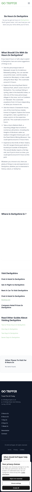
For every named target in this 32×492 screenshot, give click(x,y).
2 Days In (4, 423)
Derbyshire (25, 20)
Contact (4, 434)
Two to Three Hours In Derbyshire (13, 325)
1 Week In (4, 426)
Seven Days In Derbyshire (10, 337)
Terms (9, 449)
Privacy (16, 449)
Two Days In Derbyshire (9, 333)
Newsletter (5, 430)
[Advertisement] (16, 192)
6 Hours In (5, 417)
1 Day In (4, 420)
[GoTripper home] (9, 3)
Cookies (22, 449)
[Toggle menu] (29, 3)
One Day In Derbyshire (9, 329)
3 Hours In (5, 413)
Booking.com (5, 300)
